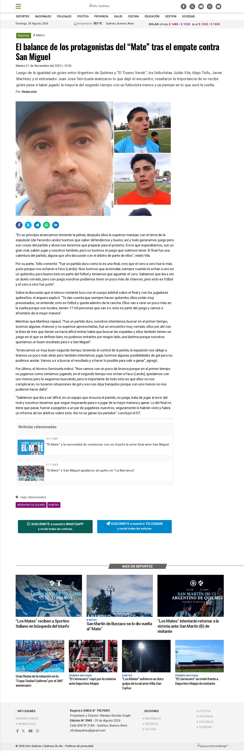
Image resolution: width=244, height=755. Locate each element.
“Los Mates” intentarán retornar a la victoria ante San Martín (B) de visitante (188, 626)
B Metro (54, 504)
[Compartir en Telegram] (37, 225)
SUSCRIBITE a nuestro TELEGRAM (136, 526)
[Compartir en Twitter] (28, 225)
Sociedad (188, 16)
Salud (118, 16)
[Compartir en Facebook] (19, 225)
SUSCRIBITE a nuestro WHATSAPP (56, 526)
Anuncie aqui (26, 723)
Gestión (170, 16)
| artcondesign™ (218, 746)
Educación (152, 16)
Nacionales (43, 16)
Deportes (22, 16)
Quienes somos (27, 718)
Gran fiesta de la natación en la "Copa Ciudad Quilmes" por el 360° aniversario (39, 680)
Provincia (101, 16)
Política (83, 16)
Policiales (64, 16)
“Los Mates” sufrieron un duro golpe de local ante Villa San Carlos (143, 683)
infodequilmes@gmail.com (87, 730)
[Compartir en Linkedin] (55, 225)
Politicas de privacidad (79, 746)
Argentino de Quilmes (31, 504)
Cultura (133, 16)
